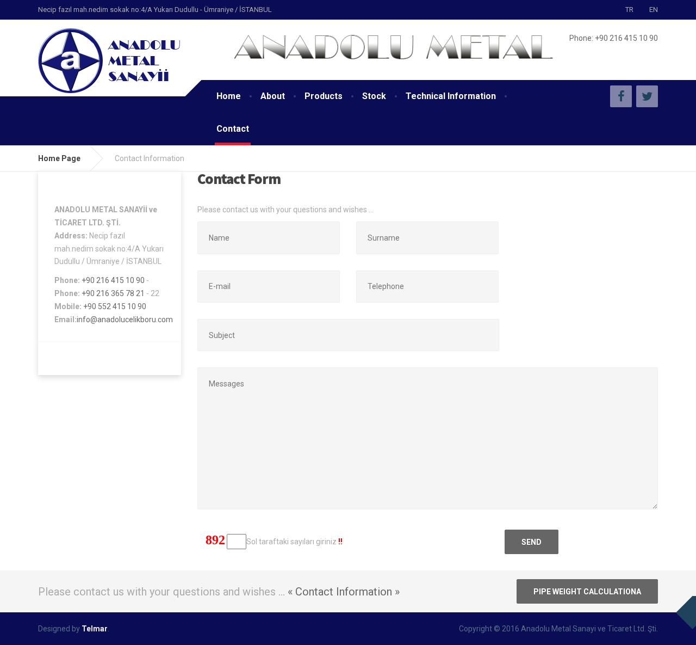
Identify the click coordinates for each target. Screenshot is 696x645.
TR (629, 9)
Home (228, 96)
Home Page (59, 158)
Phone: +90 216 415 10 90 (613, 38)
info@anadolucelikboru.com (125, 319)
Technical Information (451, 96)
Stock (374, 96)
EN (653, 9)
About (272, 96)
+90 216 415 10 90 (113, 280)
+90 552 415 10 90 (114, 306)
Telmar (95, 628)
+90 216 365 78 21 (114, 293)
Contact (232, 129)
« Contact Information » (344, 591)
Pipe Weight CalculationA (587, 591)
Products (323, 96)
